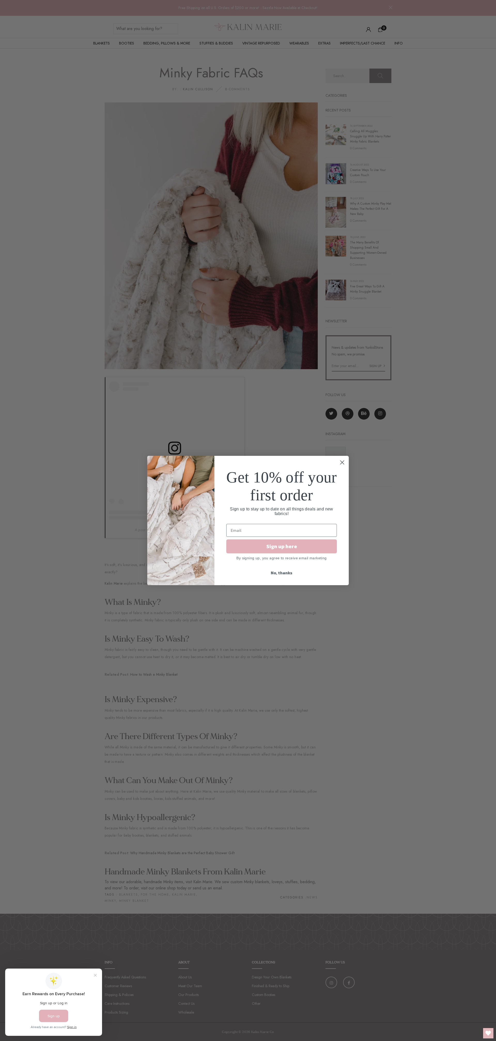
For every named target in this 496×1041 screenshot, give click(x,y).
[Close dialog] (342, 462)
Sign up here (281, 546)
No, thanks (281, 573)
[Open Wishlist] (488, 1033)
